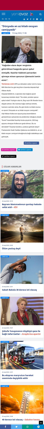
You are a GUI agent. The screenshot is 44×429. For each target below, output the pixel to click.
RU (3, 19)
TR (9, 19)
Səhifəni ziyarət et (31, 144)
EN (6, 19)
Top (41, 423)
